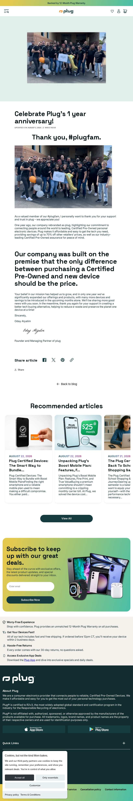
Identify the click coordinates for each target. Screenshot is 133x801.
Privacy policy (12, 794)
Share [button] (21, 369)
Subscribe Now (30, 599)
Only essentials (50, 777)
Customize (35, 785)
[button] (6, 11)
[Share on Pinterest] (63, 360)
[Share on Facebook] (44, 360)
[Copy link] (72, 360)
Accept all (19, 777)
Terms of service (68, 789)
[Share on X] (53, 360)
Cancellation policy (90, 789)
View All (66, 518)
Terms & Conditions (30, 794)
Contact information (115, 789)
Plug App (29, 660)
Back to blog (69, 384)
